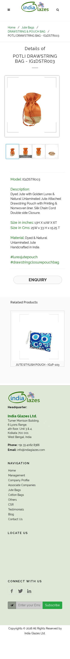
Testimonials (16, 509)
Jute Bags (28, 27)
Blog (11, 514)
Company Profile (18, 480)
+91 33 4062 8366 (28, 445)
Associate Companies (22, 485)
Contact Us (15, 519)
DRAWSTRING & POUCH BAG (26, 31)
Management (16, 475)
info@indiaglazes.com (31, 449)
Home (11, 27)
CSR (11, 504)
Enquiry (38, 280)
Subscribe (52, 605)
